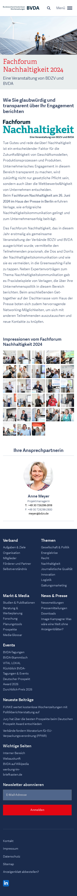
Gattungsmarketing (54, 585)
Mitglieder (9, 558)
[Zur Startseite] (21, 8)
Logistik (46, 580)
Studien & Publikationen (19, 603)
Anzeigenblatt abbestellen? (21, 872)
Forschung (10, 619)
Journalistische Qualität (57, 569)
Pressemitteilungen (54, 608)
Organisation (11, 553)
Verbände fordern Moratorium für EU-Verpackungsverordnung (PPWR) (27, 733)
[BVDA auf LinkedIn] (6, 883)
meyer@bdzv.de (39, 514)
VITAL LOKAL (12, 663)
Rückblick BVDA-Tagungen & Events (16, 671)
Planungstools (12, 624)
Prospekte (10, 629)
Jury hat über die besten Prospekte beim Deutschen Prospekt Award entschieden (38, 721)
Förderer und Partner (17, 564)
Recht (45, 558)
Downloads (48, 614)
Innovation (48, 575)
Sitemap (8, 864)
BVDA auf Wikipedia (16, 764)
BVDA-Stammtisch (15, 658)
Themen (48, 540)
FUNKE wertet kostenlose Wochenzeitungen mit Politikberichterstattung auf (35, 709)
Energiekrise (49, 553)
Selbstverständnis (15, 569)
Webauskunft (12, 759)
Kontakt (8, 841)
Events (9, 645)
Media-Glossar (12, 635)
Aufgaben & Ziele (14, 547)
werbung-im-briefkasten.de (12, 772)
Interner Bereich (14, 753)
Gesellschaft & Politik (55, 547)
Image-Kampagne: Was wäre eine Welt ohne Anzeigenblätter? (56, 624)
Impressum (10, 849)
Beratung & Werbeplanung (12, 610)
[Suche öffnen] (49, 8)
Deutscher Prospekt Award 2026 (16, 681)
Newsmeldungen (52, 603)
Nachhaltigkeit (50, 564)
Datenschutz (11, 857)
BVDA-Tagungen (13, 652)
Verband (10, 540)
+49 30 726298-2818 (40, 505)
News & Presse (54, 596)
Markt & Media (16, 596)
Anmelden (37, 810)
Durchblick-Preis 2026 (17, 689)
